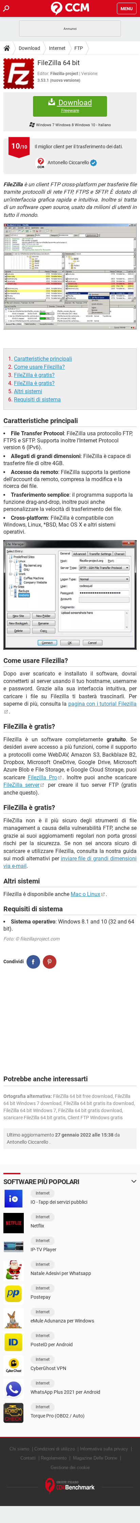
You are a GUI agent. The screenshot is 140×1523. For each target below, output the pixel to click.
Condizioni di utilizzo (54, 1448)
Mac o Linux (85, 894)
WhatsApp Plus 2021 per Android (65, 1392)
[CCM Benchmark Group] (70, 1486)
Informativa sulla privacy (104, 1448)
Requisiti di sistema (37, 399)
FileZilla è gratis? (34, 375)
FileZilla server (21, 785)
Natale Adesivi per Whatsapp (61, 1273)
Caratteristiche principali (43, 359)
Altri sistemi (28, 391)
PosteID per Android (52, 1344)
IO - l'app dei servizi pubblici (59, 1202)
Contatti (28, 1458)
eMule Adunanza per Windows (62, 1321)
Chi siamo (19, 1448)
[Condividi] (33, 962)
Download (29, 48)
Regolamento (54, 1458)
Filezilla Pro (42, 777)
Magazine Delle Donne (95, 1458)
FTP (78, 48)
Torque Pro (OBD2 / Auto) (58, 1416)
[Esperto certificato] (93, 162)
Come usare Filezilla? (39, 367)
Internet (57, 48)
